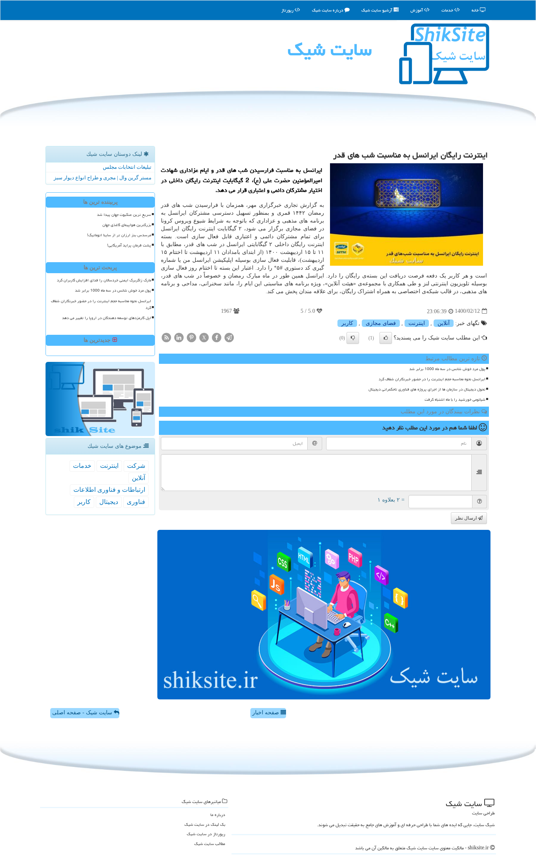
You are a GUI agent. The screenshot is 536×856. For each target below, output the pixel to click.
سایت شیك (330, 49)
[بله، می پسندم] (385, 338)
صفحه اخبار (266, 712)
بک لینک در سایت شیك (204, 824)
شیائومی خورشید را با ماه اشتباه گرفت (455, 399)
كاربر (347, 323)
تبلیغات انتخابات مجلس (127, 167)
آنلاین (444, 323)
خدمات (447, 10)
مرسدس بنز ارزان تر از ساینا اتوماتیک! (119, 235)
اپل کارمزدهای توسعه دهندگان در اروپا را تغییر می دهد (106, 318)
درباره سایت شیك (328, 10)
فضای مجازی (381, 323)
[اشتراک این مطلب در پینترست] (191, 337)
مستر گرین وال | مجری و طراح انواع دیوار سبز (102, 178)
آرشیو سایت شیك (377, 10)
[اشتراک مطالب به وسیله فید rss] (166, 337)
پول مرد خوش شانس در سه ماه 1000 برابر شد (447, 369)
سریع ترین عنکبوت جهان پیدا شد (124, 215)
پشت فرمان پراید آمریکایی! (129, 245)
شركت (136, 465)
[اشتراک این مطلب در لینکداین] (178, 337)
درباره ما (217, 814)
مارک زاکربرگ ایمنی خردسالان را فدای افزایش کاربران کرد (104, 280)
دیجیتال (108, 501)
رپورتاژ (288, 10)
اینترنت (416, 323)
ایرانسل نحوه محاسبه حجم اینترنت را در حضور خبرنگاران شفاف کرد (432, 379)
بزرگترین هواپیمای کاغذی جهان (126, 225)
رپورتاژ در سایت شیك (206, 834)
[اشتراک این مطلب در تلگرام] (229, 337)
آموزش (417, 10)
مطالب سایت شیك (209, 844)
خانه (476, 10)
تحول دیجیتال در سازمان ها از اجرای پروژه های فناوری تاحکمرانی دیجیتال (426, 389)
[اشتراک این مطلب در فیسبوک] (216, 337)
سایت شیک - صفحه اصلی (83, 712)
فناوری (136, 501)
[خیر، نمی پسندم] (352, 338)
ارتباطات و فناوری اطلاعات (109, 489)
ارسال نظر (466, 518)
